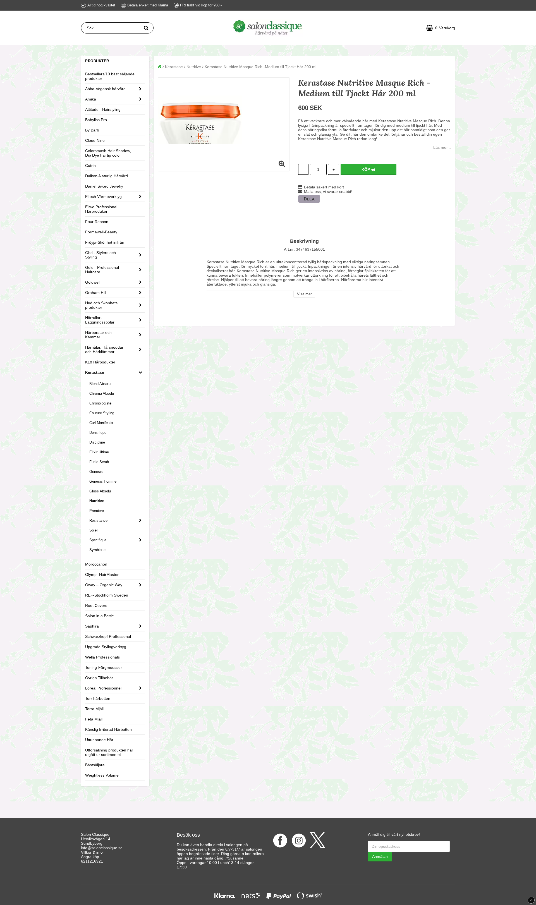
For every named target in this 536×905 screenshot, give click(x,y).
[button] (440, 28)
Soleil (93, 530)
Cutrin (90, 165)
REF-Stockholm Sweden (106, 595)
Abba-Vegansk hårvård (105, 89)
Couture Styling (101, 413)
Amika (90, 99)
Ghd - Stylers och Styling (100, 254)
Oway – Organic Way (103, 585)
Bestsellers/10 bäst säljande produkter (110, 76)
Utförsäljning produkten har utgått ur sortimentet (109, 752)
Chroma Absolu (101, 393)
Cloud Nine (95, 140)
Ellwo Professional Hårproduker (101, 209)
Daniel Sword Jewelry (104, 186)
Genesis (96, 472)
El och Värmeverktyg (103, 196)
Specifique (97, 540)
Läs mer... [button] (442, 147)
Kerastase (94, 372)
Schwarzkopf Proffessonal (108, 636)
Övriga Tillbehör (99, 678)
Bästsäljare (95, 765)
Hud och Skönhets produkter (101, 305)
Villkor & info (92, 852)
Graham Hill (95, 292)
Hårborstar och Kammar (98, 334)
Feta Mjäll (93, 719)
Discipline (97, 442)
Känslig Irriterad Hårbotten (108, 729)
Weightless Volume (102, 775)
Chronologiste (100, 403)
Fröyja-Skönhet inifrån (104, 242)
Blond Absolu (100, 384)
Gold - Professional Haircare (102, 269)
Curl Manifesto (101, 423)
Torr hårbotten (97, 698)
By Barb (92, 130)
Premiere (96, 511)
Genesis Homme (102, 481)
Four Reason (96, 221)
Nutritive (96, 501)
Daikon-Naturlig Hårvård (106, 176)
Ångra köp (90, 856)
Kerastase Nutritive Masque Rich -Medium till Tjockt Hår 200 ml (260, 66)
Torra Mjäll (94, 709)
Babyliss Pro (96, 120)
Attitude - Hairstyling (103, 109)
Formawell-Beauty (101, 232)
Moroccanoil (96, 564)
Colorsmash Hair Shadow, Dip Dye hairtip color (108, 153)
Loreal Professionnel (103, 688)
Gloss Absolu (100, 491)
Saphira (92, 626)
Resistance (98, 520)
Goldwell (92, 282)
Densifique (97, 432)
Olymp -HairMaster (102, 574)
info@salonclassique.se (102, 848)
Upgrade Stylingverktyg (105, 647)
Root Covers (96, 605)
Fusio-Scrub (99, 462)
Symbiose (97, 550)
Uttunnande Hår (99, 740)
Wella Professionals (102, 657)
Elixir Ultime (99, 452)
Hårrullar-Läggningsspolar (99, 319)
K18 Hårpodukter (100, 362)
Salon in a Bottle (99, 616)
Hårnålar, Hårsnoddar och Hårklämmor (104, 349)
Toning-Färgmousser (103, 667)
